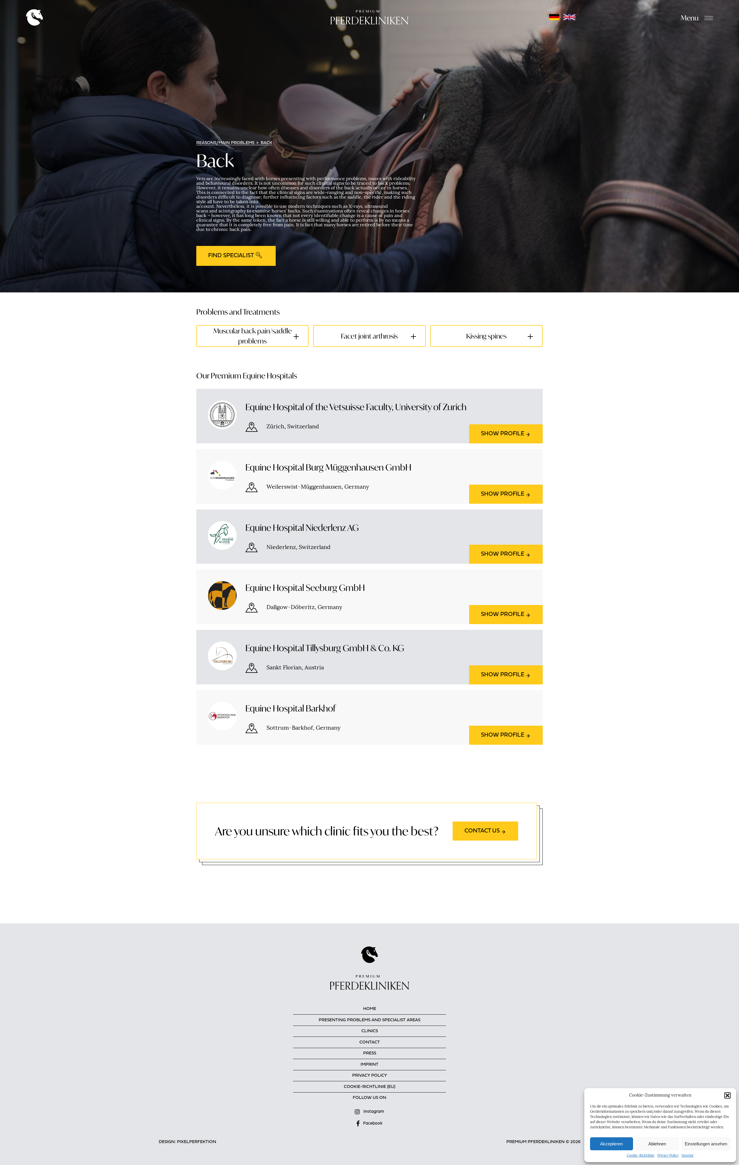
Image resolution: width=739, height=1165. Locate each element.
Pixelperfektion (196, 1142)
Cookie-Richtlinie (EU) (369, 1087)
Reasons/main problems (225, 143)
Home (369, 1009)
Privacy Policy (668, 1155)
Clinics (369, 1031)
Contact (369, 1042)
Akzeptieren (611, 1143)
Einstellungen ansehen (706, 1143)
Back (266, 143)
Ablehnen (657, 1143)
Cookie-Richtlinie (640, 1155)
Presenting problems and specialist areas (369, 1020)
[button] (727, 1095)
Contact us (482, 831)
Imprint (688, 1155)
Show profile (502, 434)
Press (369, 1053)
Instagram (373, 1112)
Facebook (372, 1123)
